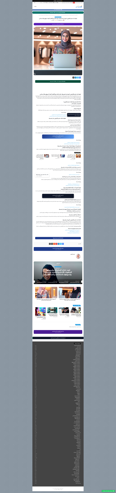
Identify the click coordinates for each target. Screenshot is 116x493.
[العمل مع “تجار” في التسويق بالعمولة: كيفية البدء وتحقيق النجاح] (62, 156)
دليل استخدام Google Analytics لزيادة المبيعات (71, 207)
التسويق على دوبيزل (77, 384)
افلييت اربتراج (79, 346)
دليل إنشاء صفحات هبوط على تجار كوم (73, 142)
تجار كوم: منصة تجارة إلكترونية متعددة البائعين (59, 114)
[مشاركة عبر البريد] (73, 77)
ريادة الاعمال (79, 446)
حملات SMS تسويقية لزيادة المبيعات (58, 249)
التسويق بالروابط (78, 352)
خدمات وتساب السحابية (75, 474)
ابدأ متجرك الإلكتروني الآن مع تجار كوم (58, 137)
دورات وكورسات (78, 445)
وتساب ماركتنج (78, 453)
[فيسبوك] (80, 77)
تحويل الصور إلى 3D (77, 421)
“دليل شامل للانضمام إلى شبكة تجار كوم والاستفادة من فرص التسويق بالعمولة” (64, 315)
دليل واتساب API (76, 480)
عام (80, 449)
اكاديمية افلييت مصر (78, 349)
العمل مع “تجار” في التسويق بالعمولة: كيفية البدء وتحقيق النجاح (55, 156)
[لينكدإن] (75, 77)
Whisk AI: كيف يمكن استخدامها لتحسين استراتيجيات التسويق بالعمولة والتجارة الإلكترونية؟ (52, 315)
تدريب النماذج (78, 424)
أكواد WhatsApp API (76, 469)
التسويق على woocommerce (76, 380)
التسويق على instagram (76, 366)
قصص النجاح (78, 387)
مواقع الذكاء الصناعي (77, 431)
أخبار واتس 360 (76, 463)
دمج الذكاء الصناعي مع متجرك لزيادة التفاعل (72, 185)
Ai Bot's (79, 394)
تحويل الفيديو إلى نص (77, 422)
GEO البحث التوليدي (77, 400)
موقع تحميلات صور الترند (77, 452)
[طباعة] (50, 244)
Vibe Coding (78, 410)
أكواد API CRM (77, 466)
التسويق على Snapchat (76, 372)
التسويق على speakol (77, 373)
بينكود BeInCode (77, 418)
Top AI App (78, 407)
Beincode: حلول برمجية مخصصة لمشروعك (74, 115)
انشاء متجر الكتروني (78, 432)
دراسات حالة (77, 476)
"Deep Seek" (78, 390)
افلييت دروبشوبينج (78, 348)
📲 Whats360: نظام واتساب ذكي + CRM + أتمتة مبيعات (58, 81)
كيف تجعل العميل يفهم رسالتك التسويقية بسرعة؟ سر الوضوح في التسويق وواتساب (61, 2)
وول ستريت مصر (78, 483)
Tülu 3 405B (78, 408)
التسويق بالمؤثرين (77, 360)
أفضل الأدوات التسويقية (77, 345)
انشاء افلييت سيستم (77, 435)
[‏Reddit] (54, 244)
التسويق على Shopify (77, 370)
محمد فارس (61, 20)
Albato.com (77, 459)
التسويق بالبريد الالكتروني (76, 359)
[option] (58, 272)
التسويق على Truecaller (76, 377)
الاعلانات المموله (77, 356)
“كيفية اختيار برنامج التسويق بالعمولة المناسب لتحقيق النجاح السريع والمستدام (40, 317)
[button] (108, 491)
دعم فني (78, 477)
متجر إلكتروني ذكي (77, 438)
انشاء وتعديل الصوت (77, 417)
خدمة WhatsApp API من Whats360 (73, 184)
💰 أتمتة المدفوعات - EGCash (58, 0)
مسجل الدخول (75, 326)
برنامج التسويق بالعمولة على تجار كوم (73, 165)
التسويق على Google (77, 365)
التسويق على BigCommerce (76, 362)
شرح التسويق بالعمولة (58, 266)
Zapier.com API (76, 462)
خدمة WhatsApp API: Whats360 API (73, 232)
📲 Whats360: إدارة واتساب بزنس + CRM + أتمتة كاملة (58, 12)
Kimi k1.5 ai (78, 404)
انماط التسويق (79, 439)
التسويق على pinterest (76, 369)
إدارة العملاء (77, 470)
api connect (77, 460)
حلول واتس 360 (76, 473)
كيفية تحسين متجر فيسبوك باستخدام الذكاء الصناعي (58, 116)
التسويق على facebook (76, 363)
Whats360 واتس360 (77, 457)
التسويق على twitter (77, 379)
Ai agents (78, 393)
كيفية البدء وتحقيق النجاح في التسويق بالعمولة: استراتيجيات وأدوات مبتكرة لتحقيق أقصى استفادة (58, 273)
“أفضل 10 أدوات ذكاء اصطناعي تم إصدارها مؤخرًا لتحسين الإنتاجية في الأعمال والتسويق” (76, 315)
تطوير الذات (79, 443)
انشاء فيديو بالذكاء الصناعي (76, 415)
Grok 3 (79, 401)
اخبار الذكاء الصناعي (77, 411)
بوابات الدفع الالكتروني (77, 436)
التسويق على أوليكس (77, 383)
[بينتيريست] (56, 244)
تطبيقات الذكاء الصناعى (76, 425)
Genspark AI (78, 398)
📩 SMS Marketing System (58, 9)
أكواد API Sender (76, 467)
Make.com (78, 456)
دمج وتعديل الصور (77, 428)
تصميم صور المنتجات (75, 429)
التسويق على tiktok (77, 376)
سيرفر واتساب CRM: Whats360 (74, 231)
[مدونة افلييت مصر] (78, 6)
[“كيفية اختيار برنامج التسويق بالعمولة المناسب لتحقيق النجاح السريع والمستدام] (40, 311)
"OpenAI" (78, 391)
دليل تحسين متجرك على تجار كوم (74, 174)
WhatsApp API (77, 481)
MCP (79, 405)
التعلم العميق (78, 414)
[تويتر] (78, 77)
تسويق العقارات (78, 442)
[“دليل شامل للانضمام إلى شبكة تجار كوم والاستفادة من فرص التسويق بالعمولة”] (64, 310)
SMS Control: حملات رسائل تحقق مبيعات (42, 175)
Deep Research (77, 397)
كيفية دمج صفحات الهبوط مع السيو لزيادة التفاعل (71, 143)
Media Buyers (78, 355)
